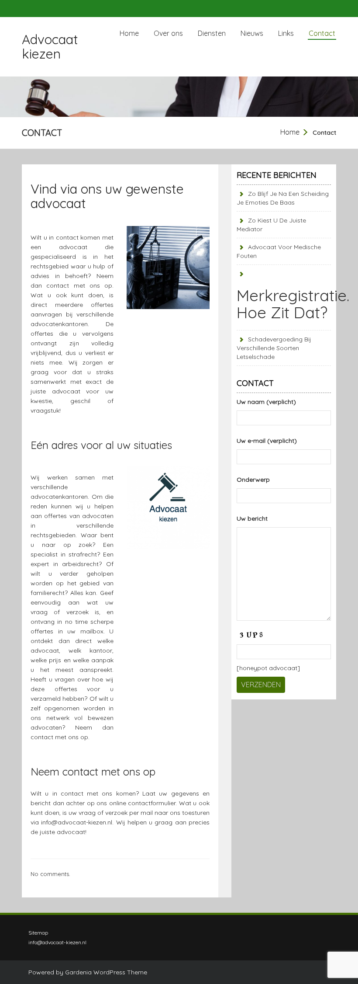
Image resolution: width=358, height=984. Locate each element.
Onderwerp (253, 479)
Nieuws (252, 33)
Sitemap (38, 932)
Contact (322, 33)
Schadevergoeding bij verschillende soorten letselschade (274, 348)
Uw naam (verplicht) (266, 402)
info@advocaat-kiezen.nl (76, 822)
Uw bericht (252, 518)
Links (286, 33)
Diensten (212, 33)
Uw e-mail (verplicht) (267, 441)
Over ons (168, 33)
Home (129, 33)
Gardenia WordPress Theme (106, 972)
